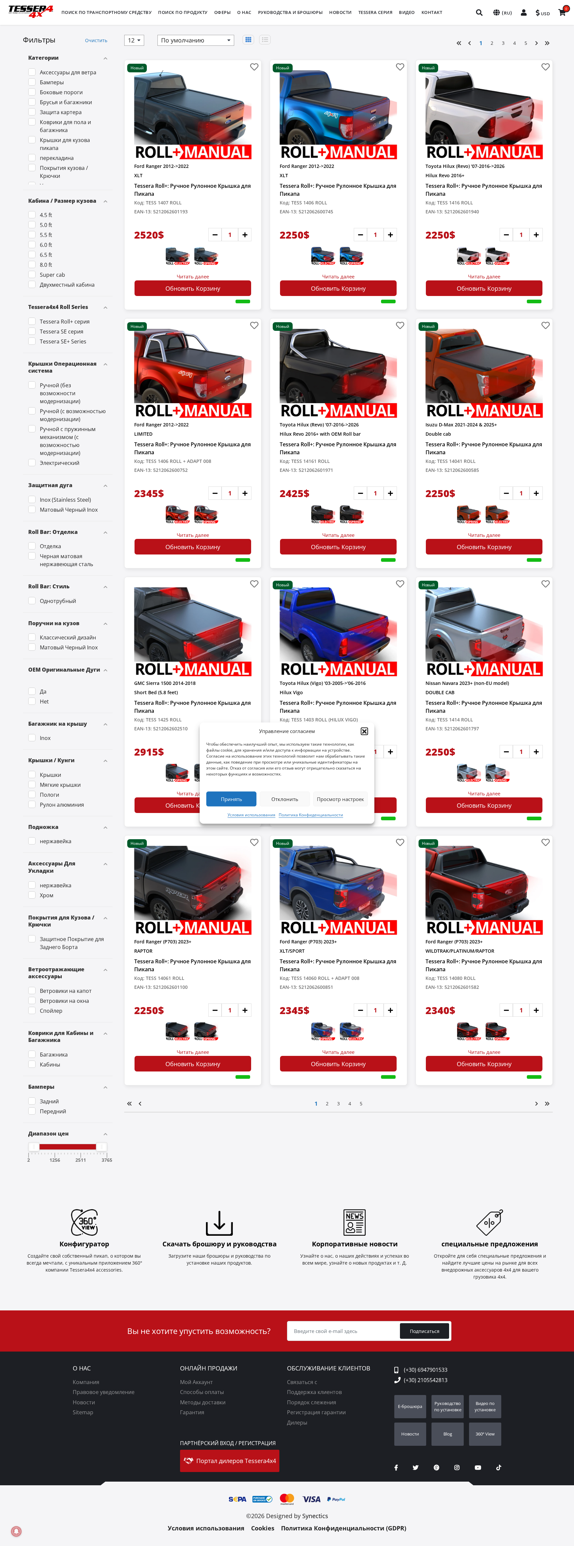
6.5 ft (46, 254)
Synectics (315, 1516)
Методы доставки (203, 1402)
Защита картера (61, 112)
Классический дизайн (68, 637)
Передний (53, 1111)
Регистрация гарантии (316, 1412)
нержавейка (55, 841)
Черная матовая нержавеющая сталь (66, 560)
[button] (364, 731)
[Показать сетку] (248, 39)
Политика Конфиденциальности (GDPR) (343, 1528)
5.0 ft (46, 225)
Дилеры (297, 1422)
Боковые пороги (61, 92)
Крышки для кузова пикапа (65, 144)
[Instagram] (456, 1467)
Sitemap (83, 1412)
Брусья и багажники (66, 102)
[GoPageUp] (536, 43)
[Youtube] (478, 1467)
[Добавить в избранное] (254, 67)
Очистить (96, 40)
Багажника (54, 1054)
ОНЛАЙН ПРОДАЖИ (209, 1368)
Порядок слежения (311, 1402)
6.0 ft (46, 245)
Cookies (262, 1528)
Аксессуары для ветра (68, 72)
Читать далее (193, 276)
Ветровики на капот (66, 990)
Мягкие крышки (60, 784)
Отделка (50, 546)
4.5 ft (46, 215)
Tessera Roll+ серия (65, 321)
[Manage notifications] (16, 1531)
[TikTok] (498, 1467)
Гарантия (192, 1412)
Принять (231, 799)
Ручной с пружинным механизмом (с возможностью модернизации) (68, 441)
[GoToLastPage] (547, 43)
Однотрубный (58, 601)
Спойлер (51, 1010)
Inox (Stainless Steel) (65, 499)
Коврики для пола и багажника (65, 126)
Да (43, 691)
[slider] (34, 1146)
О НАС (82, 1368)
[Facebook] (396, 1467)
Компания (86, 1382)
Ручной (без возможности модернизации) (60, 393)
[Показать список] (265, 39)
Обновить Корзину (192, 288)
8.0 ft (46, 264)
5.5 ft (46, 235)
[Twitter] (416, 1467)
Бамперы (52, 82)
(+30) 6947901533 (425, 1369)
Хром (46, 895)
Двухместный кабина (67, 284)
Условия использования (251, 815)
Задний (49, 1101)
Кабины (50, 1064)
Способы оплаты (202, 1392)
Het (44, 701)
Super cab (52, 274)
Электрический (59, 463)
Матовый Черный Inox (69, 509)
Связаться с (302, 1382)
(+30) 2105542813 (425, 1380)
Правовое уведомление (104, 1392)
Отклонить (284, 799)
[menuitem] (106, 12)
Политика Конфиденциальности (311, 815)
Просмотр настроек (340, 799)
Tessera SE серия (61, 331)
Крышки (50, 774)
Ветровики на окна (64, 1000)
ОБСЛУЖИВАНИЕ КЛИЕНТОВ (328, 1368)
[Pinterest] (436, 1467)
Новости (84, 1402)
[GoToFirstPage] (459, 43)
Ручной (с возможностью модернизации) (73, 415)
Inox (45, 738)
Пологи (49, 794)
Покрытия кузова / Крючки (64, 172)
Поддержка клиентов (314, 1392)
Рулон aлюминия (62, 804)
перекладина (57, 158)
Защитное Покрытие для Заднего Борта (72, 943)
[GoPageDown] (469, 43)
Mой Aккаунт (196, 1382)
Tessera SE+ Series (63, 341)
